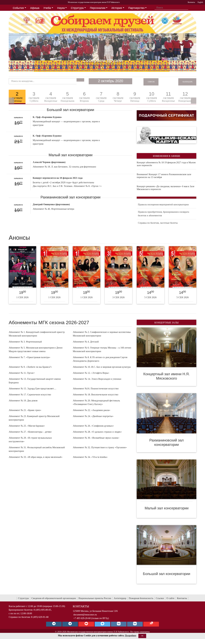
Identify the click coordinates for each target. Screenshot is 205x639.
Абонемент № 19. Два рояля (23, 400)
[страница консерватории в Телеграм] (54, 624)
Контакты (182, 598)
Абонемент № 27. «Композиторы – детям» (30, 432)
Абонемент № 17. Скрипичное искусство (30, 394)
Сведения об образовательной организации (53, 598)
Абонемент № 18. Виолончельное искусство (95, 394)
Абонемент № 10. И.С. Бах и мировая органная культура (102, 367)
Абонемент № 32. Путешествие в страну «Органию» (100, 447)
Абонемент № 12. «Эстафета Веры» (91, 373)
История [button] (117, 7)
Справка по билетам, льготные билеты (158, 223)
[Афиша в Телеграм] (151, 624)
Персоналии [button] (97, 7)
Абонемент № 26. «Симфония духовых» (93, 425)
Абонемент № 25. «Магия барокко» (27, 425)
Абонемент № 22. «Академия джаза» (91, 410)
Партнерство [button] (136, 7)
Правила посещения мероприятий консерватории (163, 204)
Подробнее (130, 635)
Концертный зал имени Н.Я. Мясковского (166, 376)
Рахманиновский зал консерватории (166, 442)
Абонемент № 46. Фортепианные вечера (53, 209)
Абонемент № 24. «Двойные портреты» (93, 416)
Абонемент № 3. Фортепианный (25, 341)
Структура (23, 598)
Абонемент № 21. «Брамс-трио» (25, 410)
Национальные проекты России (94, 598)
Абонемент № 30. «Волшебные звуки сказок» (96, 438)
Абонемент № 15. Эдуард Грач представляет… (32, 388)
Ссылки (160, 598)
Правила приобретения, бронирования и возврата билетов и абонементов (163, 214)
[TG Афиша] (70, 624)
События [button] (18, 7)
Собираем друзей (102, 60)
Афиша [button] (34, 7)
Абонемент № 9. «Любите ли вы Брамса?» (30, 367)
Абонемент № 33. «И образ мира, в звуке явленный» (35, 457)
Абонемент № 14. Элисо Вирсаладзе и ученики (97, 379)
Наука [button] (61, 7)
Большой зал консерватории (166, 574)
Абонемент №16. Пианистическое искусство (96, 388)
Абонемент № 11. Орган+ (22, 373)
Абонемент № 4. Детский (86, 341)
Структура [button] (77, 7)
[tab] (17, 97)
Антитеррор (120, 598)
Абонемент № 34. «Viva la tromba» (90, 457)
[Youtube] (86, 624)
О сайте (170, 598)
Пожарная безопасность (141, 598)
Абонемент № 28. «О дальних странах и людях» (97, 432)
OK (142, 636)
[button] (23, 42)
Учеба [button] (47, 7)
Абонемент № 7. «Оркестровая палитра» (29, 357)
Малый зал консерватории (166, 508)
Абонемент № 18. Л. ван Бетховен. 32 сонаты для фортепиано (64, 166)
